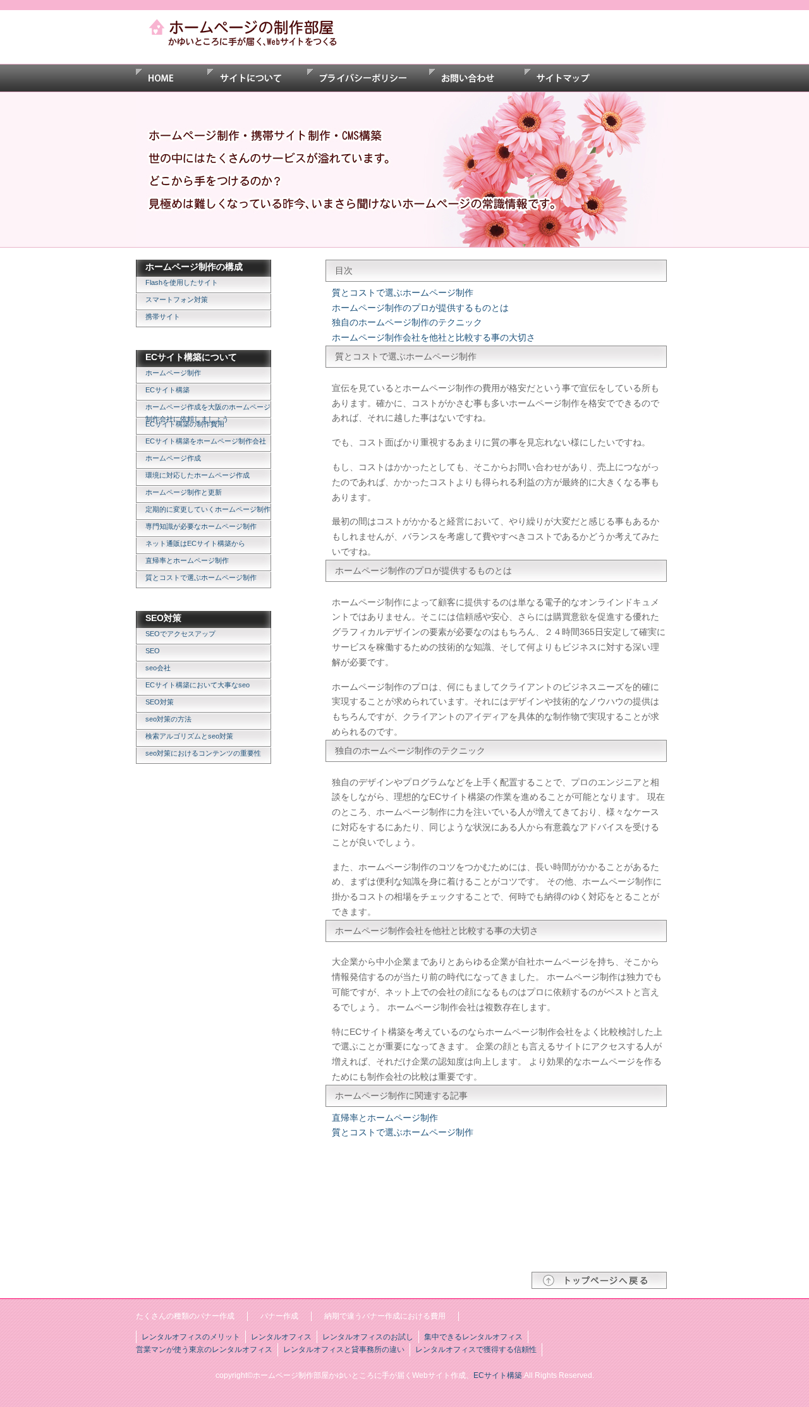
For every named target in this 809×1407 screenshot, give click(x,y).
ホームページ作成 (173, 458)
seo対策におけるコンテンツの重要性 (203, 753)
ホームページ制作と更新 (183, 492)
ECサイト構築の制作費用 (184, 424)
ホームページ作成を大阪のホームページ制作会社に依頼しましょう (208, 410)
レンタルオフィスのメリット (191, 1336)
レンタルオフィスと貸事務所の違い (343, 1349)
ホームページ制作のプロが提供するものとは (420, 308)
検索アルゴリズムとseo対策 (189, 736)
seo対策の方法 (168, 719)
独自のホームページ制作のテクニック (407, 322)
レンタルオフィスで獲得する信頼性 (476, 1349)
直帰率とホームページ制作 (187, 560)
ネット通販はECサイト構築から (195, 543)
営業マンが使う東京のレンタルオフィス (204, 1349)
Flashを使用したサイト (181, 282)
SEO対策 (159, 702)
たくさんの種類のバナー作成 (185, 1316)
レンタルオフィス (281, 1336)
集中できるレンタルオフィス (473, 1336)
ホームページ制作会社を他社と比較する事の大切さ (433, 337)
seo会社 (158, 668)
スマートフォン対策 (176, 299)
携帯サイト (162, 316)
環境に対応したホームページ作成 (197, 475)
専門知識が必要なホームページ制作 (201, 526)
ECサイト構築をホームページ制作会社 (205, 441)
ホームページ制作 (173, 373)
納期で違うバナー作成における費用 (385, 1316)
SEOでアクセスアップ (180, 633)
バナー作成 (279, 1316)
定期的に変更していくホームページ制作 (208, 509)
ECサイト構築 (167, 390)
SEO (152, 651)
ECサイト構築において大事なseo (197, 685)
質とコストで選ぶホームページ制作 (201, 577)
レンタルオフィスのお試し (367, 1336)
